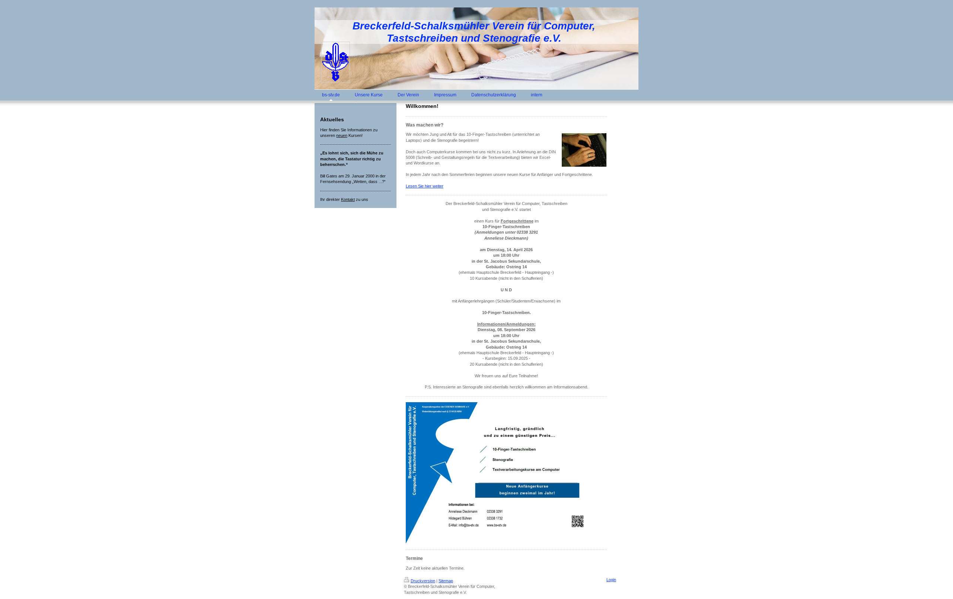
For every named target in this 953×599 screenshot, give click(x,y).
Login (611, 579)
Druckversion (423, 581)
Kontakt (348, 199)
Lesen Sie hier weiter (424, 186)
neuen (341, 135)
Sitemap (446, 581)
